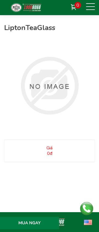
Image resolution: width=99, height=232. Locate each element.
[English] (88, 222)
